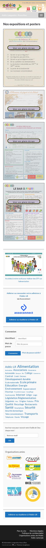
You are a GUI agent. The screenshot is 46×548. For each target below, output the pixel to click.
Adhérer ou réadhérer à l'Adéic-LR (23, 319)
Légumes (9, 401)
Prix (36, 401)
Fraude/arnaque (19, 392)
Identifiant (10, 338)
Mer (16, 401)
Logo (35, 395)
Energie (23, 385)
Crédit (16, 376)
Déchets (23, 376)
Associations (20, 370)
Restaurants (31, 404)
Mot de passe (8, 345)
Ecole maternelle (12, 382)
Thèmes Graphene (23, 545)
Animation (8, 370)
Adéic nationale (37, 538)
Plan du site (21, 531)
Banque (18, 373)
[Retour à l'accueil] (23, 6)
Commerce (36, 373)
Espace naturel (29, 389)
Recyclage (19, 404)
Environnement (13, 388)
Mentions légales (36, 531)
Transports (31, 413)
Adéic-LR (10, 366)
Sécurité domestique (14, 411)
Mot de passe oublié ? (31, 352)
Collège (28, 373)
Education (11, 385)
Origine (22, 401)
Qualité (9, 404)
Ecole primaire (28, 382)
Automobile (10, 373)
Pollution (30, 401)
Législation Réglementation (20, 397)
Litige (29, 395)
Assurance (32, 370)
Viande (17, 417)
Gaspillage (29, 392)
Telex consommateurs (14, 414)
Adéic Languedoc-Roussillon (14, 15)
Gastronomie (10, 395)
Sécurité (30, 407)
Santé (9, 407)
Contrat (9, 376)
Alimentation (28, 366)
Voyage (25, 416)
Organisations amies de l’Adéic (31, 535)
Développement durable (18, 379)
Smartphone (19, 408)
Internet (20, 394)
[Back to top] (40, 533)
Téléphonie (9, 417)
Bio (23, 373)
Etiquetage (9, 392)
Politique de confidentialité (32, 533)
